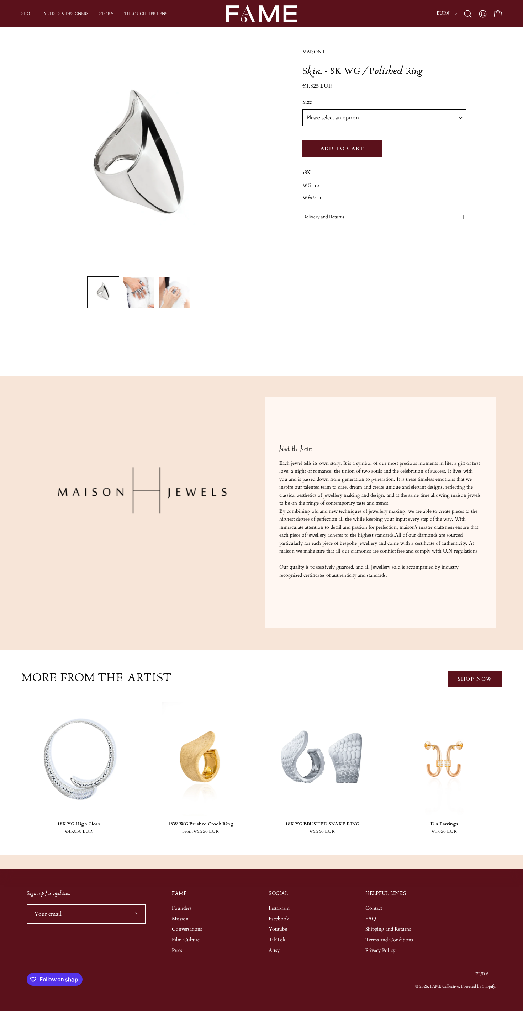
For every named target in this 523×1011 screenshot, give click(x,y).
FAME (179, 893)
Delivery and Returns (323, 217)
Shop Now (475, 679)
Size (307, 102)
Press (177, 950)
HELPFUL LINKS (385, 893)
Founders (181, 908)
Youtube (278, 929)
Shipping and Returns (388, 929)
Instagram (279, 908)
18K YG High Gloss (78, 824)
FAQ (370, 918)
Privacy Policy (380, 950)
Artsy (274, 950)
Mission (180, 918)
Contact (373, 908)
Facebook (279, 918)
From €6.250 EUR (200, 831)
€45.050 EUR (79, 831)
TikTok (277, 939)
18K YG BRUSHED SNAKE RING (322, 824)
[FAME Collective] (261, 13)
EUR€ (443, 13)
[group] (261, 768)
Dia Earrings (444, 824)
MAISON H (314, 52)
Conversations (187, 929)
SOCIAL (278, 893)
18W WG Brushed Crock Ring (200, 824)
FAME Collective (444, 986)
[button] (467, 13)
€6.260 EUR (322, 831)
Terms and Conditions (389, 939)
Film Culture (186, 939)
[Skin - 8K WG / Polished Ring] (103, 292)
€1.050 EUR (444, 831)
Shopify (488, 986)
